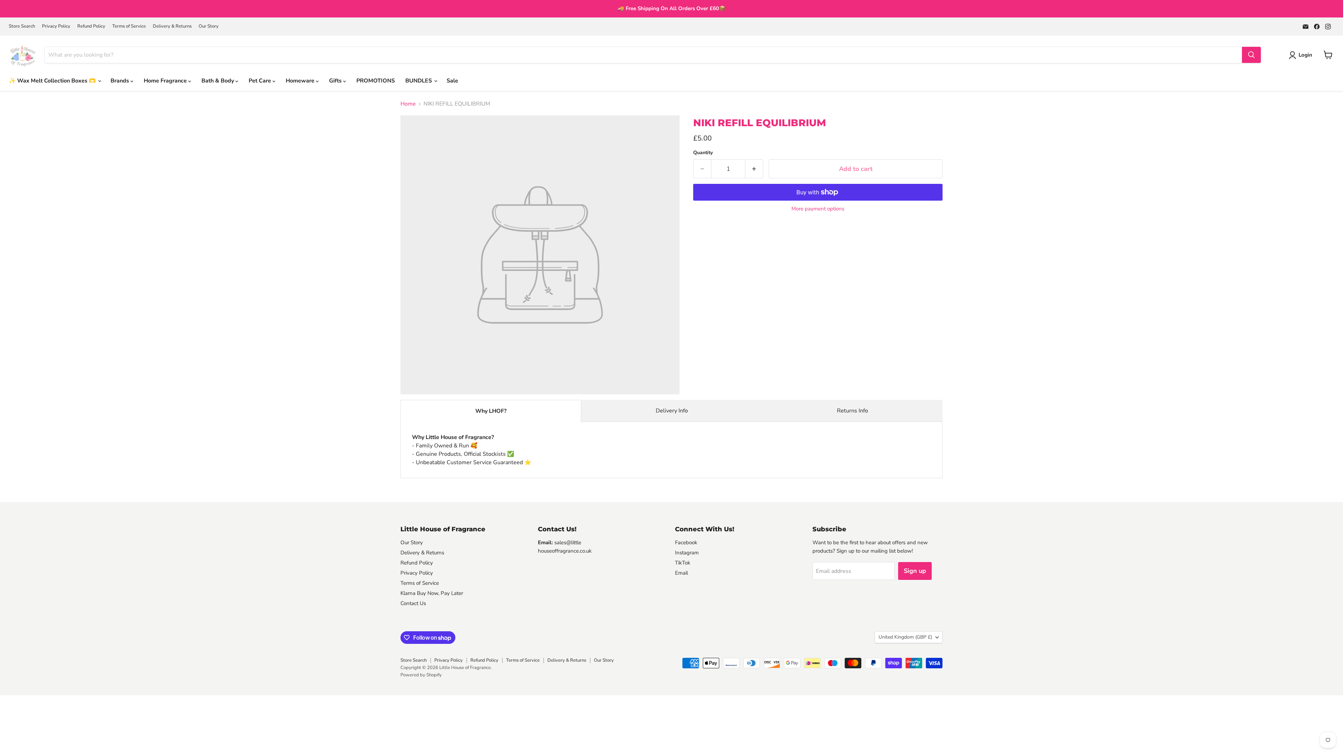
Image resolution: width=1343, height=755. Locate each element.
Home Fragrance (166, 81)
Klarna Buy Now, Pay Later (431, 593)
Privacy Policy (56, 26)
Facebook (686, 542)
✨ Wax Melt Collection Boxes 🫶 (53, 81)
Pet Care (260, 81)
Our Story (209, 26)
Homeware (301, 81)
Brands (120, 81)
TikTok (682, 562)
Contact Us (413, 603)
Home (408, 104)
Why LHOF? (490, 411)
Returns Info (852, 411)
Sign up (915, 571)
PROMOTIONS (375, 81)
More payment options (817, 209)
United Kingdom (905, 637)
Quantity (703, 153)
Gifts (336, 81)
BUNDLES (419, 81)
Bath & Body (218, 81)
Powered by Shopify (421, 675)
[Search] (1251, 55)
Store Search (22, 26)
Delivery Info (672, 411)
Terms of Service (129, 26)
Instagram (687, 552)
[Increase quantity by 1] (754, 169)
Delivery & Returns (172, 26)
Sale (452, 81)
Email (681, 572)
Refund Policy (91, 26)
